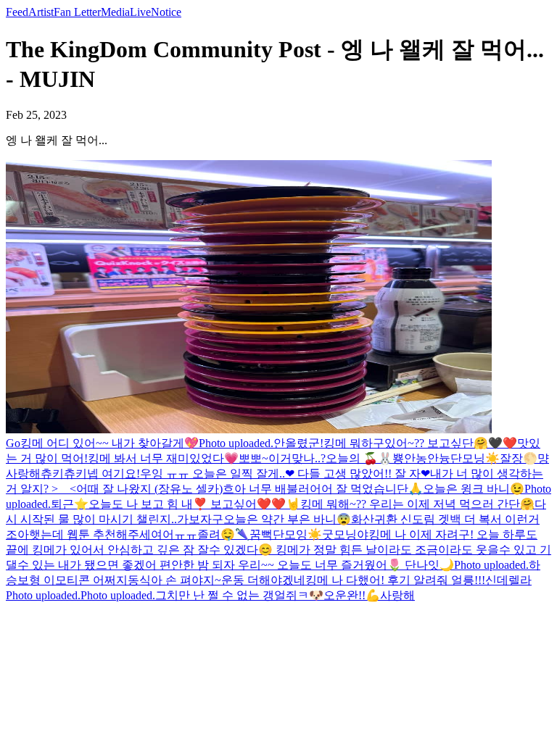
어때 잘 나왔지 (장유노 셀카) (149, 489)
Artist (41, 12)
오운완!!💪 (351, 595)
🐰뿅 (391, 458)
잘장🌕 (518, 458)
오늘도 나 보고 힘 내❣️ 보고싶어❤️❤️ (187, 504)
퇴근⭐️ (69, 504)
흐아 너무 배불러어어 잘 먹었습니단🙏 (323, 489)
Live (140, 12)
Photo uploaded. (236, 443)
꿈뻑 (261, 534)
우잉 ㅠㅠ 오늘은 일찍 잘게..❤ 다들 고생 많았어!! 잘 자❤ (285, 473)
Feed (17, 12)
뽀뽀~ (253, 458)
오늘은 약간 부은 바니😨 (287, 519)
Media (115, 12)
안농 (415, 458)
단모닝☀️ (475, 458)
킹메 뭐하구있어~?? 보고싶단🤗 (405, 443)
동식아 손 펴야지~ (174, 580)
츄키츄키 (64, 473)
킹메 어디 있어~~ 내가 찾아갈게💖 (109, 443)
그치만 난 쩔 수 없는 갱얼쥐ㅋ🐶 (239, 595)
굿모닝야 (345, 534)
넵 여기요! (113, 473)
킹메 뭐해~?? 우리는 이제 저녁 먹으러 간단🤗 (417, 504)
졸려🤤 (216, 534)
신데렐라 (508, 580)
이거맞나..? (297, 458)
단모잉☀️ (297, 534)
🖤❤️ (502, 443)
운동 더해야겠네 (263, 580)
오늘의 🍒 (352, 458)
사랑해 (23, 473)
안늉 (438, 458)
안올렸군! (298, 443)
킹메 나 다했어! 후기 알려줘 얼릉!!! (395, 580)
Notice (166, 12)
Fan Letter (77, 12)
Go (13, 443)
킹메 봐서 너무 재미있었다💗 (163, 458)
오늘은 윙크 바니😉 (473, 489)
